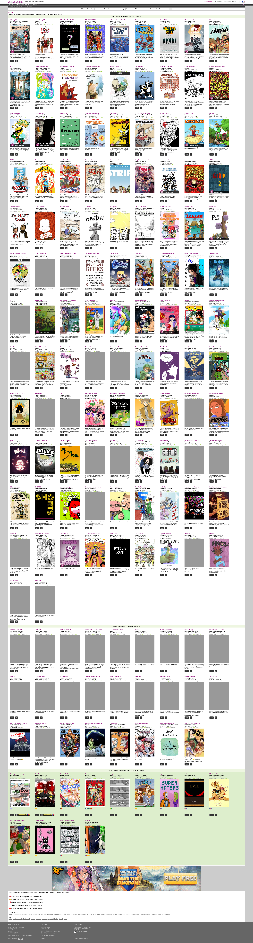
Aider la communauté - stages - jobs (50, 931)
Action (10, 919)
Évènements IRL (45, 928)
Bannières (10, 931)
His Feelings (74, 914)
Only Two (142, 914)
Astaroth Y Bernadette (151, 914)
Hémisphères (17, 914)
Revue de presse (12, 928)
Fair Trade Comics (79, 930)
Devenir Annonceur (13, 932)
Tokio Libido (66, 914)
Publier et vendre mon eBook (81, 928)
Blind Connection (101, 914)
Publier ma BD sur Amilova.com (82, 927)
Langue (123, 9)
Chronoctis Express (27, 914)
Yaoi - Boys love (63, 919)
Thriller (56, 919)
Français (13, 902)
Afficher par (152, 9)
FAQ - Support (44, 932)
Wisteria (120, 914)
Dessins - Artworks (18, 919)
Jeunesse (38, 919)
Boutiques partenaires (47, 930)
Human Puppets (58, 914)
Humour (30, 6)
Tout (25, 6)
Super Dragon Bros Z (38, 914)
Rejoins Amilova (208, 1)
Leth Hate (163, 914)
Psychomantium (49, 914)
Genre (105, 9)
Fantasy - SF (26, 919)
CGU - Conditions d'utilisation (49, 935)
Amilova (11, 914)
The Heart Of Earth (91, 914)
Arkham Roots (82, 914)
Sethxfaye (109, 914)
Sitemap (43, 938)
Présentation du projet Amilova (16, 927)
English (13, 896)
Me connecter (218, 1)
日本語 (13, 905)
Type (93, 9)
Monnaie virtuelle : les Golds (48, 934)
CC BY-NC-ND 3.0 (81, 931)
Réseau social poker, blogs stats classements (20, 935)
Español (13, 899)
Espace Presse (12, 930)
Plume (168, 914)
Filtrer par (137, 9)
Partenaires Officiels (13, 934)
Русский (13, 908)
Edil (159, 914)
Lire (12, 61)
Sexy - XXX (51, 919)
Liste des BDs (19, 6)
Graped (115, 914)
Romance (44, 919)
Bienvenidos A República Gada (131, 914)
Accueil (11, 6)
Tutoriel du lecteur (45, 927)
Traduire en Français (24, 815)
